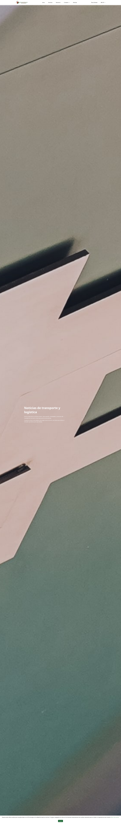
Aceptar (60, 821)
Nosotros (58, 2)
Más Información (115, 817)
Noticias (75, 2)
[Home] (22, 2)
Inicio (43, 2)
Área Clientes (94, 2)
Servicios (50, 2)
